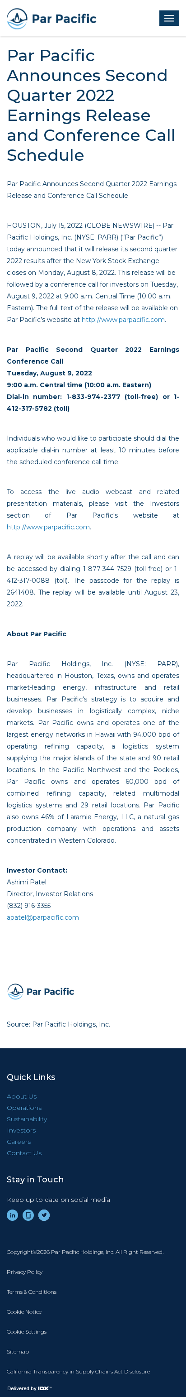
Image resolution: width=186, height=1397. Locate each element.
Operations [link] (24, 1108)
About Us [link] (22, 1096)
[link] (12, 1215)
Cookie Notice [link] (24, 1311)
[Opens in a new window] (40, 991)
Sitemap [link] (18, 1351)
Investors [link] (21, 1130)
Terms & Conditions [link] (31, 1291)
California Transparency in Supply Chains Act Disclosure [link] (78, 1371)
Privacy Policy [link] (24, 1271)
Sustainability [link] (27, 1119)
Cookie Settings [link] (26, 1331)
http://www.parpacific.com (123, 320)
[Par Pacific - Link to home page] (52, 18)
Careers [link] (19, 1142)
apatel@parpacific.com (43, 917)
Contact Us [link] (24, 1153)
